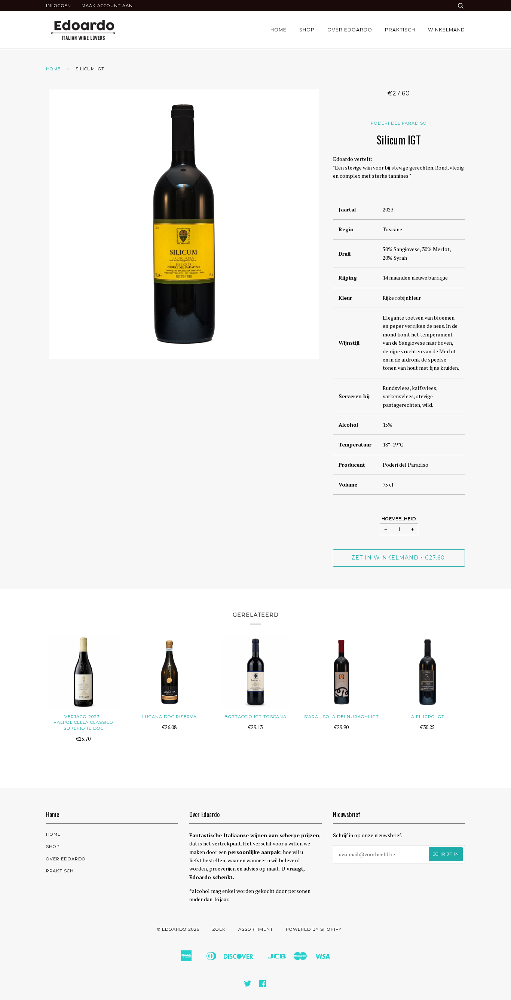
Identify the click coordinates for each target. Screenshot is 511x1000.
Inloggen (58, 5)
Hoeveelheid (399, 518)
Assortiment (255, 929)
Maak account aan (107, 5)
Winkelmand (446, 30)
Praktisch (400, 30)
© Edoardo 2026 (178, 929)
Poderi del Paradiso (399, 123)
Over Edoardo (349, 30)
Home (278, 30)
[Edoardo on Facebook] (263, 985)
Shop (307, 30)
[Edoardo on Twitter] (248, 985)
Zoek (219, 929)
